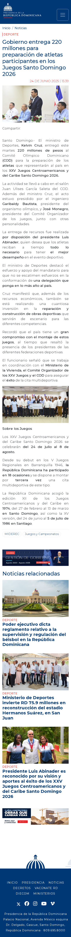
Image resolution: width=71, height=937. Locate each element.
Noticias (21, 28)
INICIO (12, 882)
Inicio (6, 28)
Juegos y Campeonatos (42, 534)
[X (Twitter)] (19, 903)
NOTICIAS (56, 882)
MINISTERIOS (44, 893)
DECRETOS (22, 888)
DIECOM (22, 893)
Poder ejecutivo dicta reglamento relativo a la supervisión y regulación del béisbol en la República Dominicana (34, 634)
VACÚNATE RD (46, 888)
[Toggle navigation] (63, 15)
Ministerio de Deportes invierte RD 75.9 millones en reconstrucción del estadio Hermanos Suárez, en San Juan (33, 707)
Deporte (11, 34)
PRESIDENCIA (33, 882)
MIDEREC (12, 534)
